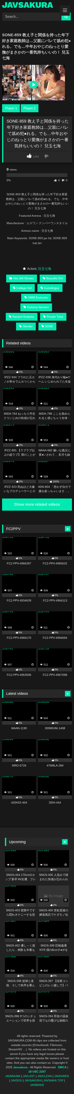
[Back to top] (61, 1082)
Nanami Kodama (23, 316)
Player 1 (11, 108)
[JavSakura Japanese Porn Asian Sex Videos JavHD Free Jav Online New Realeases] (30, 5)
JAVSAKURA (33, 1080)
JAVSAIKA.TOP (53, 1080)
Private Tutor (55, 316)
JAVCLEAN (44, 1076)
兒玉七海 (44, 268)
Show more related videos (37, 504)
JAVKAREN (61, 1076)
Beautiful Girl (54, 278)
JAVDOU (16, 1080)
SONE (49, 326)
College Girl (24, 288)
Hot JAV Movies (23, 278)
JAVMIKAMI (12, 1076)
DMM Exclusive (38, 297)
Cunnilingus (51, 288)
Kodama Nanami (38, 307)
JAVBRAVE (37, 1085)
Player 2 (29, 108)
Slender (28, 326)
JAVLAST (29, 1076)
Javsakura (20, 1067)
